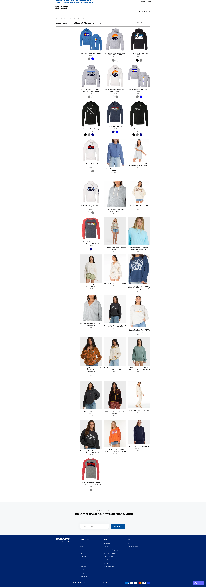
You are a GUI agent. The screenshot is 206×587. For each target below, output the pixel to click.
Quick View (91, 44)
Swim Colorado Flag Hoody (91, 39)
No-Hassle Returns (110, 553)
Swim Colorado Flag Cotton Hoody (139, 76)
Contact (142, 1)
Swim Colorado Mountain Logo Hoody (91, 150)
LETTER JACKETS (144, 11)
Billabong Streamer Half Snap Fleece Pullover (115, 351)
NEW (56, 11)
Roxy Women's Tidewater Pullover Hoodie (115, 194)
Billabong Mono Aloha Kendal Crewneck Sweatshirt (115, 309)
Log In (130, 543)
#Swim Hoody (139, 114)
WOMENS (72, 11)
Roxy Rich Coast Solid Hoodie (115, 267)
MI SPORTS (81, 583)
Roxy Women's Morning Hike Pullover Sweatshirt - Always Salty (139, 269)
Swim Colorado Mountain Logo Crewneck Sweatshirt (91, 469)
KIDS (80, 11)
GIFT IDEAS (130, 11)
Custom (82, 573)
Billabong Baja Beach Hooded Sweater (115, 231)
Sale (81, 563)
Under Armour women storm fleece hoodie (139, 432)
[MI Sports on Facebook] (105, 1)
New (81, 543)
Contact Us (83, 576)
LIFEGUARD (104, 11)
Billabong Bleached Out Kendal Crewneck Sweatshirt (139, 351)
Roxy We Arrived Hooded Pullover (115, 153)
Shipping (106, 546)
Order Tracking (108, 556)
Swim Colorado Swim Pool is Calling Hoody (91, 192)
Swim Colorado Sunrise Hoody (139, 39)
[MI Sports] (61, 7)
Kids (81, 553)
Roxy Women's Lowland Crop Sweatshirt (91, 308)
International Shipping (111, 550)
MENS (64, 11)
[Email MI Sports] (107, 1)
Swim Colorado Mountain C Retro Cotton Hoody (115, 39)
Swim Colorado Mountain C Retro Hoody (115, 76)
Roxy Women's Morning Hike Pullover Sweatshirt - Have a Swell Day (139, 311)
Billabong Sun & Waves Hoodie (91, 395)
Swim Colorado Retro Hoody (115, 112)
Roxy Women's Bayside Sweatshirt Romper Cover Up (139, 150)
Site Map (106, 560)
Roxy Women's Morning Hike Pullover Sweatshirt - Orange (115, 433)
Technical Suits (84, 570)
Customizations (109, 566)
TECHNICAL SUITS (117, 11)
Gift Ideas (83, 556)
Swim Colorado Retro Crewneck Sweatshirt (91, 228)
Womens (82, 550)
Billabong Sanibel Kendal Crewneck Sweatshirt (139, 231)
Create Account (133, 546)
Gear (81, 560)
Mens (81, 546)
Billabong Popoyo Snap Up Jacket (115, 395)
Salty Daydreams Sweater (139, 394)
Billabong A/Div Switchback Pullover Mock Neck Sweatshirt (91, 351)
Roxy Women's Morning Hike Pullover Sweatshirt (139, 192)
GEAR (88, 11)
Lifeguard (83, 566)
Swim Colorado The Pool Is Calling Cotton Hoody (91, 76)
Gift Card (106, 563)
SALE (95, 11)
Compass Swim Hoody (91, 114)
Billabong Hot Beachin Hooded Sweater (91, 268)
